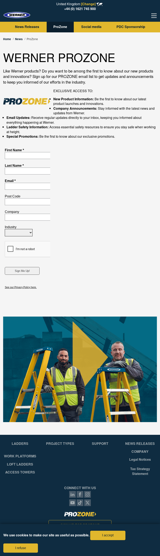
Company (140, 451)
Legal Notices (140, 459)
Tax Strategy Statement (140, 471)
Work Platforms (20, 456)
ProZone (60, 26)
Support (100, 443)
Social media (91, 26)
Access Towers (20, 472)
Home (7, 39)
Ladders (20, 443)
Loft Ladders (20, 464)
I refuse (20, 548)
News (19, 39)
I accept (108, 535)
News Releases (27, 26)
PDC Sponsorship (130, 26)
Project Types (60, 443)
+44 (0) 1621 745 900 (80, 8)
